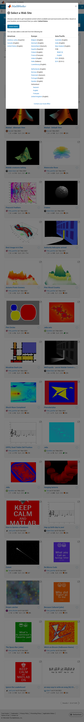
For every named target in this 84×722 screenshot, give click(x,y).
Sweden (34, 81)
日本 (56, 58)
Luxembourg (35, 64)
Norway (34, 72)
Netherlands (35, 69)
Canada (10, 43)
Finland (33, 52)
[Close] (75, 6)
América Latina (12, 40)
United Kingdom (36, 96)
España (33, 49)
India (57, 43)
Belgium (34, 40)
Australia (58, 40)
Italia (33, 61)
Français (36, 93)
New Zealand (59, 46)
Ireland (33, 58)
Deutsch (36, 87)
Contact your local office (42, 104)
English (35, 90)
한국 (56, 61)
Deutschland (35, 46)
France (33, 55)
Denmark (34, 43)
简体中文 (60, 52)
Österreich (34, 75)
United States (11, 46)
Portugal (34, 78)
